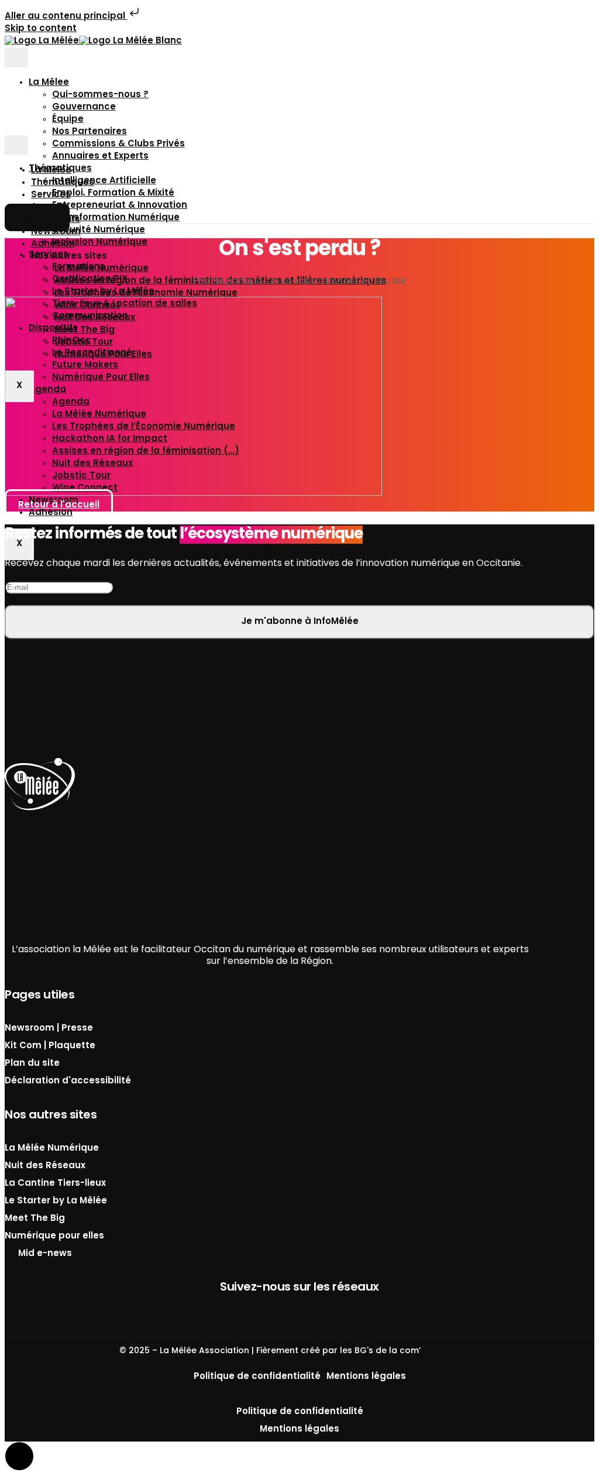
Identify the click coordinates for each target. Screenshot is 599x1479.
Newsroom (56, 232)
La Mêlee (49, 82)
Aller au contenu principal (66, 16)
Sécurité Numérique (98, 230)
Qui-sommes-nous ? (100, 95)
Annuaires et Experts (100, 156)
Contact (37, 217)
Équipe (68, 119)
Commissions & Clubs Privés (118, 144)
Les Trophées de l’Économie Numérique (145, 293)
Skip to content (41, 29)
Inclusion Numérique (99, 242)
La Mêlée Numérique (101, 269)
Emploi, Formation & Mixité (113, 193)
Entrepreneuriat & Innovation (119, 205)
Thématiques (62, 183)
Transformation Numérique (116, 218)
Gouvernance (84, 107)
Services (51, 195)
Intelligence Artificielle (104, 181)
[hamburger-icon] (16, 57)
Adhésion (53, 244)
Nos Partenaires (89, 132)
